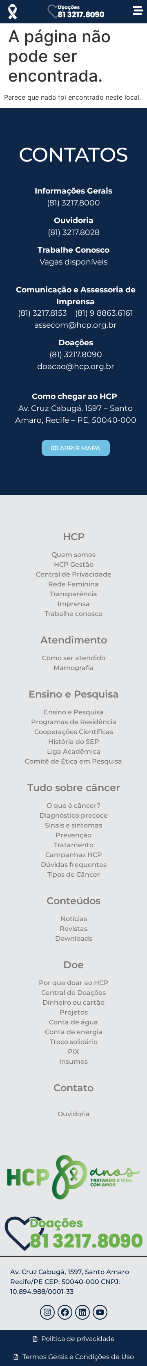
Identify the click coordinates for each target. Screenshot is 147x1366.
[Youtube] (100, 1312)
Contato (73, 1088)
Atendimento (73, 640)
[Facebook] (65, 1312)
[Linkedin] (82, 1312)
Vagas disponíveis (73, 262)
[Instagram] (47, 1312)
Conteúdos (73, 901)
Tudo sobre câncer (73, 788)
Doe (73, 965)
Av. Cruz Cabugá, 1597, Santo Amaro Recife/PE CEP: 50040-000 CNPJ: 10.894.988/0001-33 (69, 1281)
